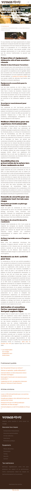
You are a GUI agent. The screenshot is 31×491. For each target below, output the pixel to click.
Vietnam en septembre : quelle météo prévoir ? (13, 370)
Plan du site (15, 490)
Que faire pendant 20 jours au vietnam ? (12, 368)
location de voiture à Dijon (19, 76)
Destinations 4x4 (5, 26)
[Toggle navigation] (28, 2)
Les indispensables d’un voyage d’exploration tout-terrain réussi (7, 352)
